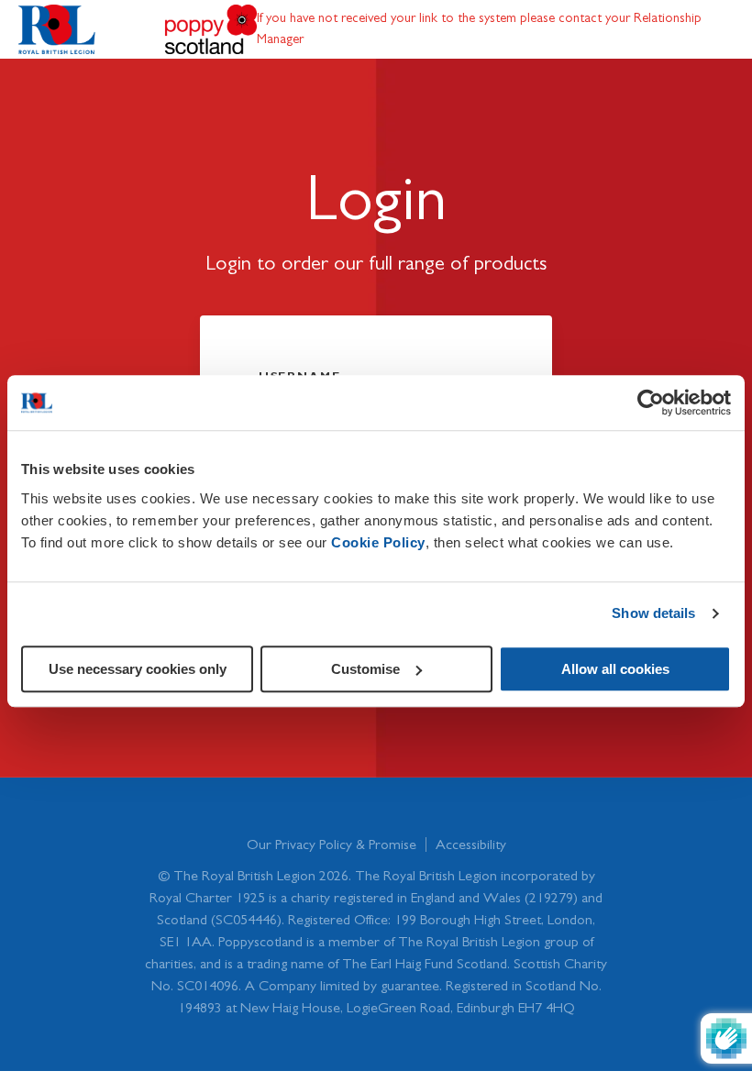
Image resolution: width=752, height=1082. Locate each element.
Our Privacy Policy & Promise (331, 844)
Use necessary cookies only (138, 669)
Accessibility (471, 844)
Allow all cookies (615, 669)
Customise (365, 669)
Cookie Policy (378, 542)
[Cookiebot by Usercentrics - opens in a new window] (650, 402)
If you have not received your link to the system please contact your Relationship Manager (479, 28)
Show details (653, 613)
